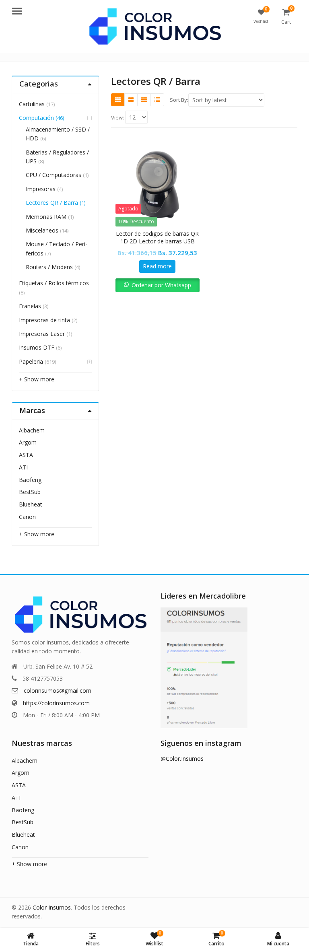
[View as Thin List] (157, 99)
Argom (28, 442)
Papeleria (31, 361)
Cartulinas (32, 104)
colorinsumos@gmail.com (57, 690)
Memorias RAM (46, 216)
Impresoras (41, 189)
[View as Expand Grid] (131, 99)
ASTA (26, 455)
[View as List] (144, 99)
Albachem (32, 430)
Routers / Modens (49, 267)
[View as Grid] (118, 99)
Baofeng (30, 480)
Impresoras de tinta (44, 320)
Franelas (30, 306)
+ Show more (36, 379)
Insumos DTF (36, 347)
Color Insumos (52, 907)
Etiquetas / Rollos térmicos (54, 283)
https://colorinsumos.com (56, 703)
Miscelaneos (42, 230)
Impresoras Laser (42, 334)
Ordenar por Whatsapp (161, 285)
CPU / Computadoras (53, 175)
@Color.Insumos (182, 758)
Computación (36, 117)
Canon (27, 517)
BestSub (30, 492)
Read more (157, 266)
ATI (23, 467)
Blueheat (30, 504)
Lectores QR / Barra (52, 202)
